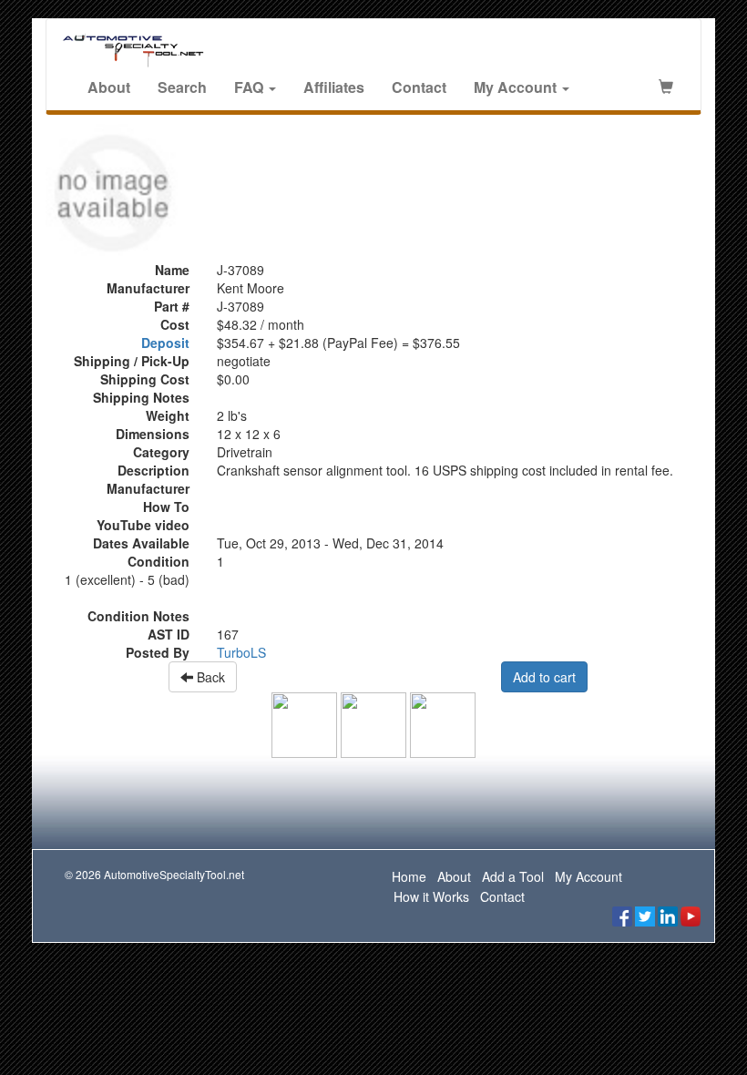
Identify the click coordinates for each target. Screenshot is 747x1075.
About (108, 87)
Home (409, 876)
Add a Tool (513, 876)
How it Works (431, 896)
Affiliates (333, 87)
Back (209, 677)
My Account (517, 87)
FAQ (250, 87)
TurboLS (241, 652)
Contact (419, 87)
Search (182, 87)
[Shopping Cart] (666, 87)
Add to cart (544, 677)
